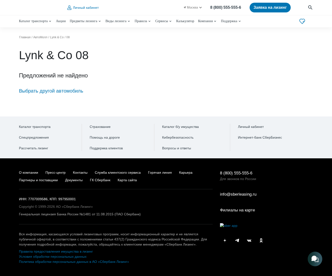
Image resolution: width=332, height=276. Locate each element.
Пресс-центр (55, 172)
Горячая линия (160, 172)
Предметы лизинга (83, 21)
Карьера (185, 172)
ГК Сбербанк (100, 180)
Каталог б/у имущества (180, 127)
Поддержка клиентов (106, 148)
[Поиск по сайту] (310, 7)
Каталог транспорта (33, 21)
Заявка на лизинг (270, 7)
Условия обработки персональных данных (53, 256)
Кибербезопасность (177, 137)
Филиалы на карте (237, 210)
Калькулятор (185, 21)
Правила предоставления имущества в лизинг (56, 251)
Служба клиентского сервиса (118, 172)
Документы (74, 180)
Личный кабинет (86, 8)
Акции (61, 21)
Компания (205, 21)
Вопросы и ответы (176, 148)
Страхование (100, 127)
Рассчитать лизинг (33, 148)
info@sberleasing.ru (238, 194)
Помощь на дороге (105, 137)
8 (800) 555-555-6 (225, 7)
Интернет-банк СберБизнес (260, 137)
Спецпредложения (34, 137)
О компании (28, 172)
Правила (141, 21)
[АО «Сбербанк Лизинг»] (38, 7)
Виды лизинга (115, 21)
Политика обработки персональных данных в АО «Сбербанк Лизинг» (74, 262)
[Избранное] (302, 21)
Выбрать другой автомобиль (51, 91)
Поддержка (229, 21)
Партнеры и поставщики (38, 180)
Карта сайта (127, 180)
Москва (192, 7)
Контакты (80, 172)
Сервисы (161, 21)
